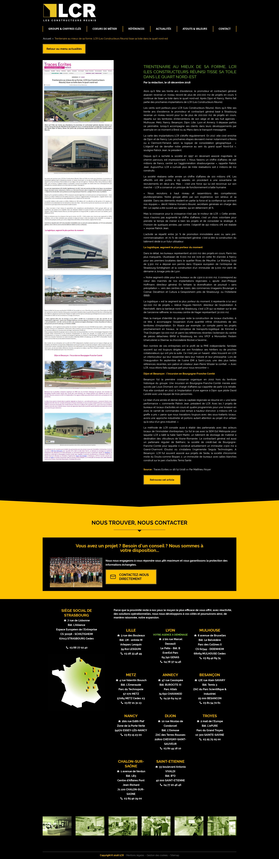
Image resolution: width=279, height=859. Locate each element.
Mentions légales (135, 855)
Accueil (47, 38)
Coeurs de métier (105, 29)
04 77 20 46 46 (172, 784)
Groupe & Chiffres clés (64, 29)
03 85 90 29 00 (133, 798)
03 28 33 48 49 (133, 653)
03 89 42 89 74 (212, 658)
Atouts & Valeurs (195, 29)
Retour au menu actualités (64, 48)
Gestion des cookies (157, 855)
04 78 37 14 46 (172, 661)
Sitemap (174, 855)
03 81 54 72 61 (211, 702)
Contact (225, 29)
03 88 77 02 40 (79, 647)
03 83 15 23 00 (133, 734)
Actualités (163, 29)
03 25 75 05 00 (212, 739)
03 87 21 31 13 (132, 702)
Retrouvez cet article (162, 479)
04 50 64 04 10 (172, 698)
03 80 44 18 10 (172, 748)
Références (136, 29)
